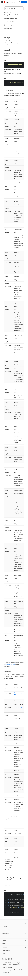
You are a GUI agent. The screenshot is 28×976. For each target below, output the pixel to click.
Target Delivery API (10, 664)
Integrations (9, 28)
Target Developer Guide (12, 14)
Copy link (14, 25)
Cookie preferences (7, 967)
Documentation (8, 12)
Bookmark (7, 25)
